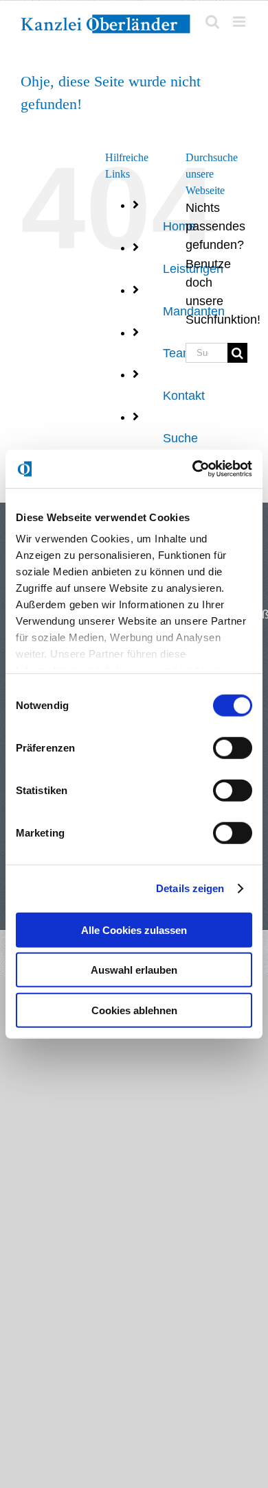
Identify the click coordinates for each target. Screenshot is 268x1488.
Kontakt (184, 396)
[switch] (232, 747)
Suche (180, 438)
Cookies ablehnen (134, 1010)
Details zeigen (190, 888)
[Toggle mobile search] (212, 21)
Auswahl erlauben (134, 970)
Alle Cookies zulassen (134, 929)
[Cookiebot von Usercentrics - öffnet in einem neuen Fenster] (192, 469)
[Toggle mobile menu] (240, 21)
